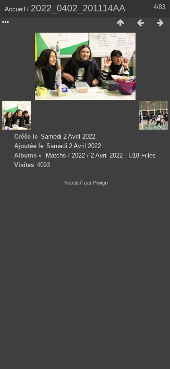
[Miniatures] (120, 23)
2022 (78, 155)
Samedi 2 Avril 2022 (68, 136)
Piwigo (100, 182)
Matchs (56, 155)
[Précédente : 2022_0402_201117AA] (140, 23)
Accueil (15, 9)
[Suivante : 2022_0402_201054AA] (160, 23)
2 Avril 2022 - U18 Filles (123, 155)
